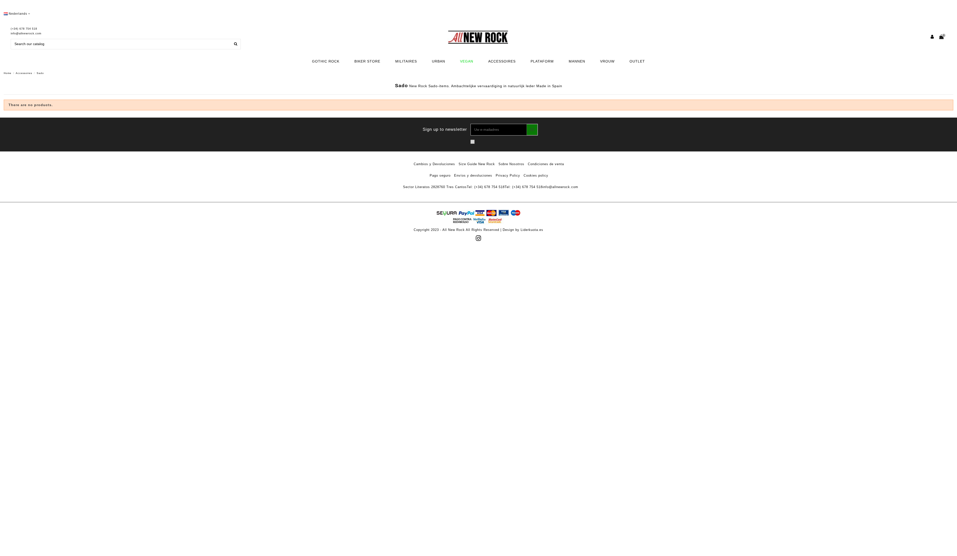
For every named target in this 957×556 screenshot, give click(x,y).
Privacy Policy (508, 175)
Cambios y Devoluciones (434, 164)
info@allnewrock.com (26, 33)
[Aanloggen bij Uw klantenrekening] (932, 37)
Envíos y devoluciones (473, 175)
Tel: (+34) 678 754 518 (486, 187)
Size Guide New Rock (477, 164)
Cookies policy (536, 175)
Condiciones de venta (546, 164)
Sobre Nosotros (511, 164)
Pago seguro (440, 175)
